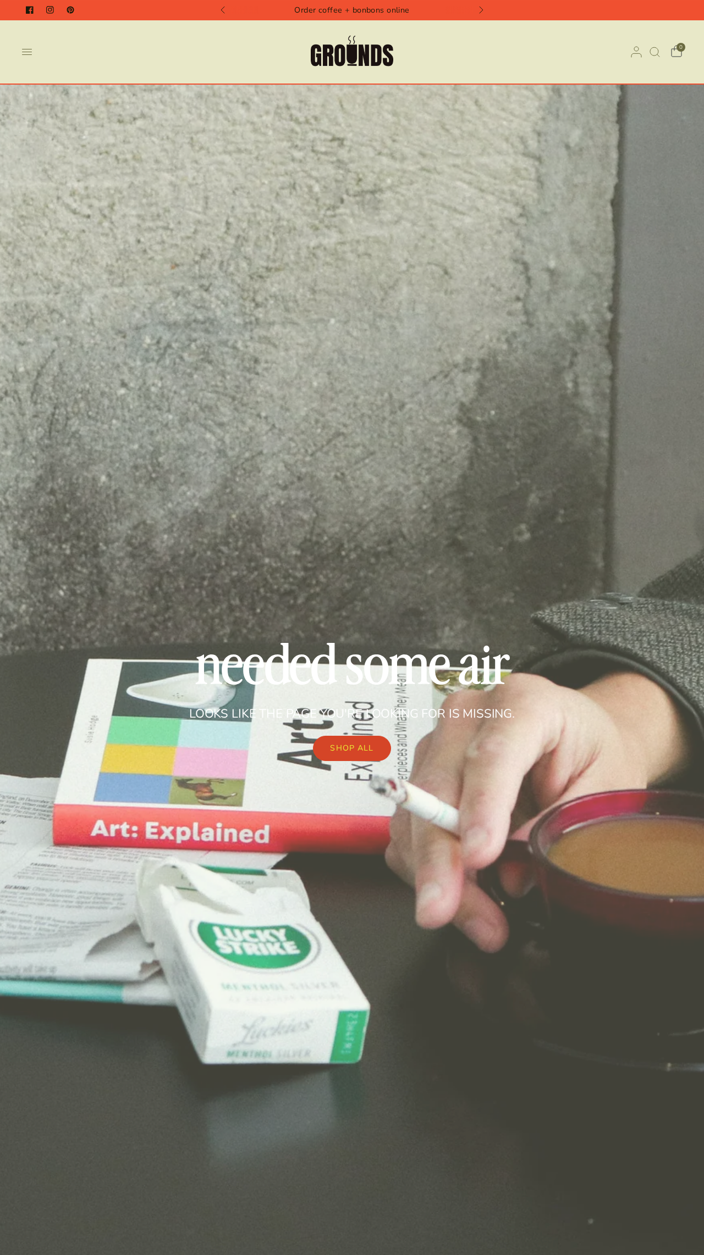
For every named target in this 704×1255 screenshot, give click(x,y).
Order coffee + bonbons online (352, 10)
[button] (352, 748)
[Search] (655, 52)
